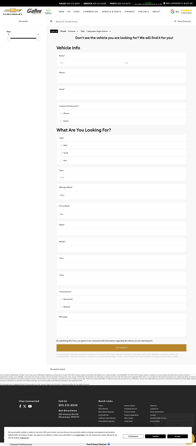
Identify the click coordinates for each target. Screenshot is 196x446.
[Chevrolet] (13, 11)
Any (65, 160)
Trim (61, 258)
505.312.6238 (95, 3)
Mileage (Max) (66, 187)
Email (62, 89)
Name (62, 56)
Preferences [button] (24, 438)
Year (61, 170)
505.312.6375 (120, 3)
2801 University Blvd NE (179, 3)
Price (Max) (64, 206)
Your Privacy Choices (96, 444)
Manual (66, 307)
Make (62, 225)
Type (61, 138)
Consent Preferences (21, 444)
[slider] (8, 38)
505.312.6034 (69, 3)
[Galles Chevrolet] (34, 11)
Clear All (54, 31)
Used (65, 153)
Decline (155, 436)
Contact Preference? (69, 106)
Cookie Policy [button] (80, 435)
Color (61, 275)
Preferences (133, 436)
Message (63, 317)
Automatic (68, 299)
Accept (177, 436)
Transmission (65, 292)
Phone (62, 72)
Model (62, 241)
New (65, 145)
